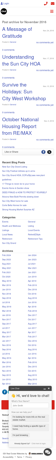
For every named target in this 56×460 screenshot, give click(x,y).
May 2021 (6, 268)
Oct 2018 (32, 293)
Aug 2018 (32, 298)
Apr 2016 (32, 357)
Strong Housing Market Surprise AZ (18, 209)
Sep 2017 (6, 323)
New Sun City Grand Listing (14, 166)
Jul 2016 (6, 353)
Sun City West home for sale (15, 200)
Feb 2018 (32, 310)
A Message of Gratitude (17, 32)
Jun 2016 (32, 353)
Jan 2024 (32, 255)
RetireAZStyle (34, 234)
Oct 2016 (32, 345)
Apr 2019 (32, 280)
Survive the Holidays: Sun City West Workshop (24, 91)
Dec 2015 (32, 366)
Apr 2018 (32, 306)
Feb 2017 (32, 336)
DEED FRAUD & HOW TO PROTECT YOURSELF (24, 192)
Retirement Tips (35, 238)
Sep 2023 (6, 259)
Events (5, 221)
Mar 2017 (6, 336)
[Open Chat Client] (48, 452)
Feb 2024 (6, 255)
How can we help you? (21, 412)
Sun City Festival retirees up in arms (18, 170)
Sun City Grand (9, 243)
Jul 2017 (6, 328)
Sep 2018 (6, 298)
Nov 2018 (6, 293)
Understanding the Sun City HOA (21, 60)
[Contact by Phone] (46, 3)
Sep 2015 (6, 375)
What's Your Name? (20, 401)
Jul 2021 (32, 263)
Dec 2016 (32, 340)
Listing (31, 225)
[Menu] (51, 11)
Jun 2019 (32, 276)
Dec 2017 (32, 315)
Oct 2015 (32, 370)
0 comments (8, 49)
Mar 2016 (6, 362)
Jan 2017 (6, 340)
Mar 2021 (32, 268)
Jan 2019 (6, 289)
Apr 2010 (6, 383)
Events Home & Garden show (15, 188)
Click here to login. (39, 443)
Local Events (34, 230)
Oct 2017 (32, 319)
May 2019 (6, 280)
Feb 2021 (6, 272)
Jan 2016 (6, 366)
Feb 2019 (32, 285)
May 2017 (6, 332)
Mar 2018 (6, 310)
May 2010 (32, 379)
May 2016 (6, 357)
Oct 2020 (6, 276)
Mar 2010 (32, 383)
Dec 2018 (32, 289)
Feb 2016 (32, 362)
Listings (5, 230)
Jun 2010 (6, 379)
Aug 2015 (32, 375)
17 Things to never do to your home (18, 183)
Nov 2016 (6, 345)
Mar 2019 (6, 285)
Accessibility (8, 457)
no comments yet (44, 42)
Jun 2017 (32, 328)
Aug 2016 (32, 349)
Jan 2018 (6, 315)
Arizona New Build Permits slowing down (20, 196)
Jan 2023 (32, 259)
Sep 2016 (6, 349)
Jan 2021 (32, 272)
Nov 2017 (6, 319)
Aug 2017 (32, 323)
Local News (7, 234)
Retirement (7, 238)
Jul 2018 (6, 302)
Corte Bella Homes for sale (14, 205)
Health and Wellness (11, 225)
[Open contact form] (52, 3)
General (13, 42)
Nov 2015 (6, 370)
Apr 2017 (32, 332)
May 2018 (6, 306)
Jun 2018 (32, 302)
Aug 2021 (6, 263)
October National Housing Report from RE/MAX (20, 126)
